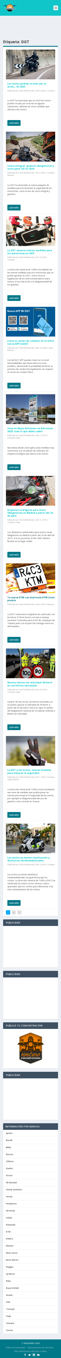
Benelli (9, 1140)
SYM (8, 1302)
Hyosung (10, 1210)
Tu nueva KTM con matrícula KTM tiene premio (31, 599)
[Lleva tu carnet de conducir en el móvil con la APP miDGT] (30, 322)
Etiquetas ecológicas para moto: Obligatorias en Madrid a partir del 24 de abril (30, 513)
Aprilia (9, 1133)
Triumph (10, 1309)
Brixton (9, 1154)
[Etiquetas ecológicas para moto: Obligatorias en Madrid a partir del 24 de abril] (30, 491)
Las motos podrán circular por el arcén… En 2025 (26, 85)
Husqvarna (11, 1203)
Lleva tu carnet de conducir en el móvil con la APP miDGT (30, 342)
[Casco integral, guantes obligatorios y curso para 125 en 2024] (30, 146)
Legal (50, 348)
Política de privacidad (15, 1347)
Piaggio (9, 1267)
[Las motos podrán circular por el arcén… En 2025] (30, 64)
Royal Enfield (12, 1288)
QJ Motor (10, 1274)
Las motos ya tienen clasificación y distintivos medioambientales (28, 859)
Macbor (9, 1245)
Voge (8, 1316)
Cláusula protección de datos (40, 1347)
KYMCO (9, 1238)
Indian (9, 1217)
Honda (9, 1196)
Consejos (51, 90)
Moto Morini (12, 1259)
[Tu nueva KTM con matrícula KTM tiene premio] (30, 578)
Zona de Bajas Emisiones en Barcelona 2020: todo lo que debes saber (30, 430)
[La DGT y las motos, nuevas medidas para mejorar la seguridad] (30, 751)
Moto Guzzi (11, 1252)
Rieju (8, 1281)
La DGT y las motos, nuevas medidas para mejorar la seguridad (29, 771)
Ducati (9, 1175)
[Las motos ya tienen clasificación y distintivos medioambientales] (30, 838)
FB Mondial (11, 1182)
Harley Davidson (14, 1189)
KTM (8, 1231)
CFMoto (10, 1161)
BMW (8, 1147)
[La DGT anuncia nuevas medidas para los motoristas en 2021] (30, 231)
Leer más (14, 123)
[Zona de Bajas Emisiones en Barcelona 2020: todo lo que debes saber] (30, 409)
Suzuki (9, 1295)
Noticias (10, 175)
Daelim (9, 1168)
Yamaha (10, 1323)
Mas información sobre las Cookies (30, 1351)
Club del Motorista (26, 90)
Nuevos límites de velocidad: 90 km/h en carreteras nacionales (29, 684)
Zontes (9, 1330)
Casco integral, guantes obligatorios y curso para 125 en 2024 (30, 167)
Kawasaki (10, 1224)
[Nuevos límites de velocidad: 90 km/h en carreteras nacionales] (30, 663)
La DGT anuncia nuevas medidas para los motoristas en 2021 (29, 252)
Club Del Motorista (26, 257)
